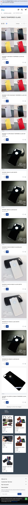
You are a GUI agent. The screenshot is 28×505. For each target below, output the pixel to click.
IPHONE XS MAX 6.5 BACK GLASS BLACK (12, 247)
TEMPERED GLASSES (7, 13)
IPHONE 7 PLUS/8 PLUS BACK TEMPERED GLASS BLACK (14, 397)
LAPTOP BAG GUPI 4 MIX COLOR (8, 427)
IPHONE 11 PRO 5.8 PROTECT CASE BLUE (8, 443)
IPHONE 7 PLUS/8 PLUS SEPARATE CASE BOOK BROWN (20, 427)
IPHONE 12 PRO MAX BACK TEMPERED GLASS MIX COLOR (14, 96)
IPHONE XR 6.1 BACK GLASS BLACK (10, 359)
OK (26, 498)
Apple (3, 53)
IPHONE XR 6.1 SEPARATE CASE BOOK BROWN (20, 447)
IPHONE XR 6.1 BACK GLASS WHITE (10, 321)
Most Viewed (7, 411)
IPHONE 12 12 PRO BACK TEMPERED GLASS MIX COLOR (13, 134)
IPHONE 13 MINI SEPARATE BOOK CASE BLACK (8, 466)
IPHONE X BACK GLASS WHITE (9, 172)
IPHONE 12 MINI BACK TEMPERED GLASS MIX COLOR (13, 57)
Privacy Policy (15, 501)
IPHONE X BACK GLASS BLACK (9, 209)
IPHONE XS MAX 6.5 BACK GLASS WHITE (12, 284)
